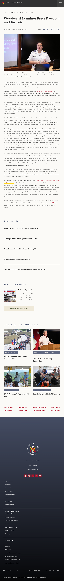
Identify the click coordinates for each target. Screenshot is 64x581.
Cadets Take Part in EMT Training (46, 394)
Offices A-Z (8, 546)
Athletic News (8, 410)
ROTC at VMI (8, 501)
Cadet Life (7, 498)
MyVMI (44, 577)
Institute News (8, 407)
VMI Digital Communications (41, 570)
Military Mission (55, 407)
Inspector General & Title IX (12, 563)
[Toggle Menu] (60, 3)
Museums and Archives (11, 527)
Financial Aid (8, 488)
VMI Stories (9, 13)
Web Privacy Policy (55, 570)
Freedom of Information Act (12, 559)
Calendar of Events (10, 517)
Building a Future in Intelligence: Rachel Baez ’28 (21, 239)
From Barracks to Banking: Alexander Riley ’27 (20, 249)
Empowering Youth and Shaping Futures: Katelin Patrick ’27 (25, 269)
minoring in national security (45, 91)
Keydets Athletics (9, 504)
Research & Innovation (39, 407)
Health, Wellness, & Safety (11, 520)
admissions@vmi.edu (32, 469)
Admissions (8, 484)
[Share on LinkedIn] (51, 29)
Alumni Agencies (9, 533)
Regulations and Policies (11, 556)
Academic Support (10, 494)
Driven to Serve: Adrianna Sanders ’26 (17, 259)
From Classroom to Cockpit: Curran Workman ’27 (21, 228)
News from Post (9, 513)
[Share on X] (55, 29)
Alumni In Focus (22, 410)
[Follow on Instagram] (47, 29)
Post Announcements (39, 410)
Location (7, 543)
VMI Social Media (9, 530)
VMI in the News (55, 410)
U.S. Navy (55, 203)
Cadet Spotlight (25, 13)
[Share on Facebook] (44, 29)
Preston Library (9, 523)
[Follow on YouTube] (58, 29)
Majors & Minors (9, 491)
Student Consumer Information (13, 553)
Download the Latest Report (19, 308)
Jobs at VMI (8, 549)
